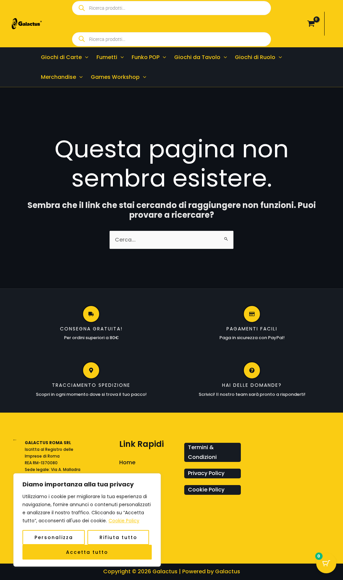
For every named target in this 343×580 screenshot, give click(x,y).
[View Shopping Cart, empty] (311, 24)
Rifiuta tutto (118, 537)
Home (127, 462)
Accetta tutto (87, 552)
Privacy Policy (206, 473)
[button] (85, 57)
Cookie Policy (124, 520)
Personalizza (54, 537)
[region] (87, 520)
